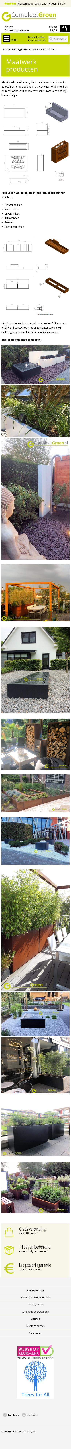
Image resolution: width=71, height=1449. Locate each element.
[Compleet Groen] (35, 16)
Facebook (13, 1415)
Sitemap (35, 1318)
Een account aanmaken (17, 30)
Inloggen (9, 26)
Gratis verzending (32, 1229)
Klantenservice (35, 1290)
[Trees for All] (35, 1398)
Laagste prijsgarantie (35, 1265)
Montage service (21, 49)
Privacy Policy (35, 1304)
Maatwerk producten (44, 49)
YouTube (32, 1415)
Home (6, 49)
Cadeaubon (35, 1333)
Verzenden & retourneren (35, 1297)
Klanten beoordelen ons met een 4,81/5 (41, 3)
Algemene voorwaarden (35, 1311)
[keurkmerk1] (35, 1357)
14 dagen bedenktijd (34, 1247)
